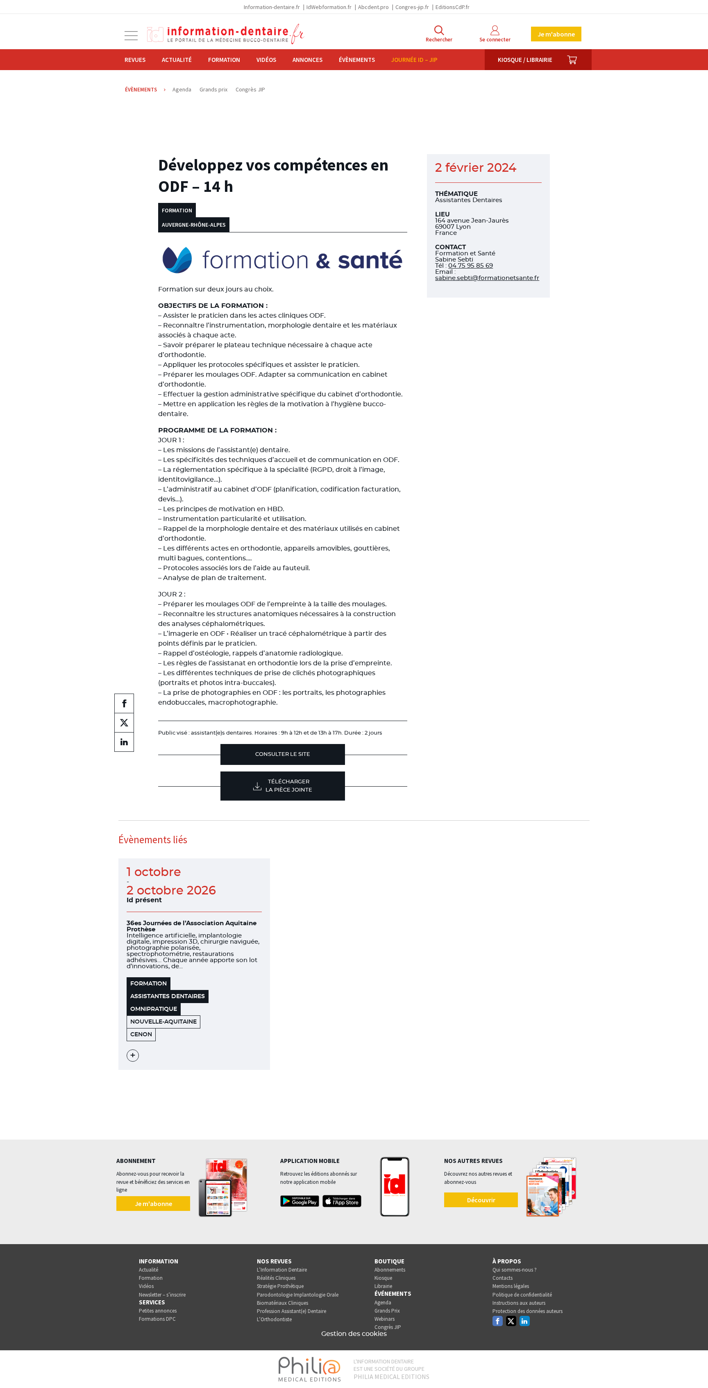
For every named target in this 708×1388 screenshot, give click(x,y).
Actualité (177, 60)
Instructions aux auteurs (518, 1302)
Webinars (384, 1318)
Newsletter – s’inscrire (162, 1294)
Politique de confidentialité (522, 1294)
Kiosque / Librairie (525, 60)
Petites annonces (158, 1310)
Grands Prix (387, 1310)
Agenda (382, 1302)
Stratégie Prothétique (280, 1286)
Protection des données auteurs (527, 1311)
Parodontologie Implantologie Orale (297, 1294)
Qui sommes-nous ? (514, 1269)
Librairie (383, 1286)
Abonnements (389, 1269)
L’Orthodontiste (274, 1319)
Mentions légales (510, 1286)
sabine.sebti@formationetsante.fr (487, 278)
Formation (224, 60)
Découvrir (481, 1200)
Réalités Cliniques (276, 1277)
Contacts (502, 1277)
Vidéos (266, 60)
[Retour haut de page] (693, 1366)
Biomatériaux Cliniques (282, 1302)
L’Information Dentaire (282, 1269)
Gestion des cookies (354, 1334)
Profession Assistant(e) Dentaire (291, 1311)
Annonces (307, 60)
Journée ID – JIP (414, 60)
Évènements (357, 60)
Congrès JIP (387, 1327)
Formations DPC (157, 1318)
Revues (135, 60)
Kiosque (383, 1277)
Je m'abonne (556, 34)
